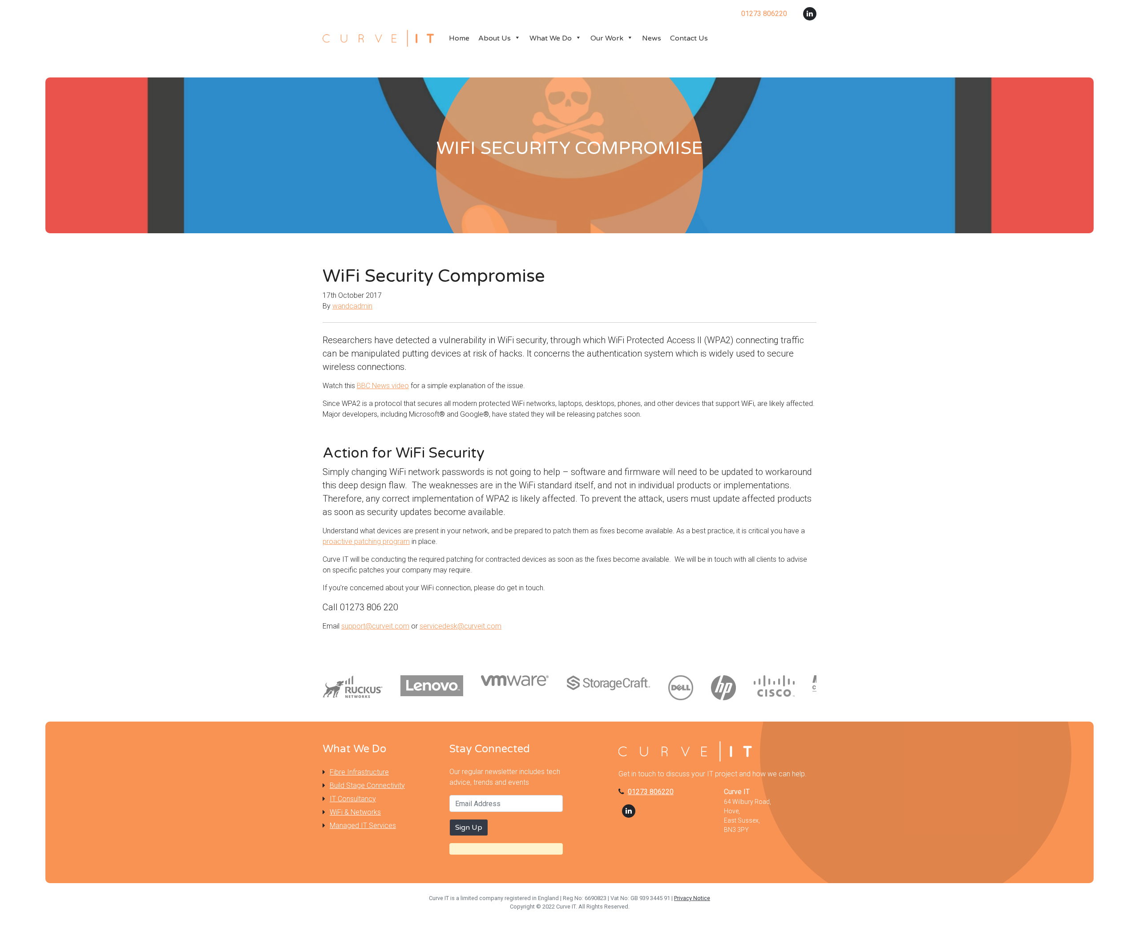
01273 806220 (651, 791)
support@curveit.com (375, 626)
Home (459, 38)
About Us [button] (494, 38)
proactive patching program (366, 541)
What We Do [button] (550, 38)
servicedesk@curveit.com (460, 626)
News (651, 38)
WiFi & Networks (355, 812)
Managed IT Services (363, 825)
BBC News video (383, 385)
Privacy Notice (692, 898)
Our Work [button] (606, 38)
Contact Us (689, 38)
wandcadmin (352, 306)
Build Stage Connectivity (367, 785)
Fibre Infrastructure (359, 772)
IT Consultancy (353, 799)
